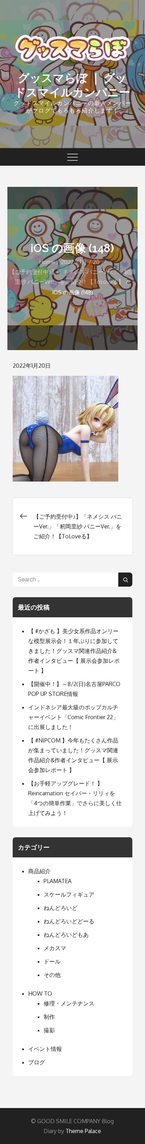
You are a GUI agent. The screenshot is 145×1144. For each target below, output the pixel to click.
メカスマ (55, 948)
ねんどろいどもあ (66, 934)
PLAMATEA (57, 881)
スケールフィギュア (69, 894)
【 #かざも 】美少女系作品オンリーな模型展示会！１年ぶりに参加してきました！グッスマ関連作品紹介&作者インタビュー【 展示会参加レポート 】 (74, 651)
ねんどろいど (60, 907)
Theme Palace (83, 1130)
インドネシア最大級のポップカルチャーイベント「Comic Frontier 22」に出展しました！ (73, 717)
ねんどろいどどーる (69, 921)
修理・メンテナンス (69, 1003)
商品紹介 (39, 871)
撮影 (49, 1030)
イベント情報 (45, 1048)
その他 (52, 974)
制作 (49, 1016)
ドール (52, 961)
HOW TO (40, 993)
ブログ (36, 1062)
